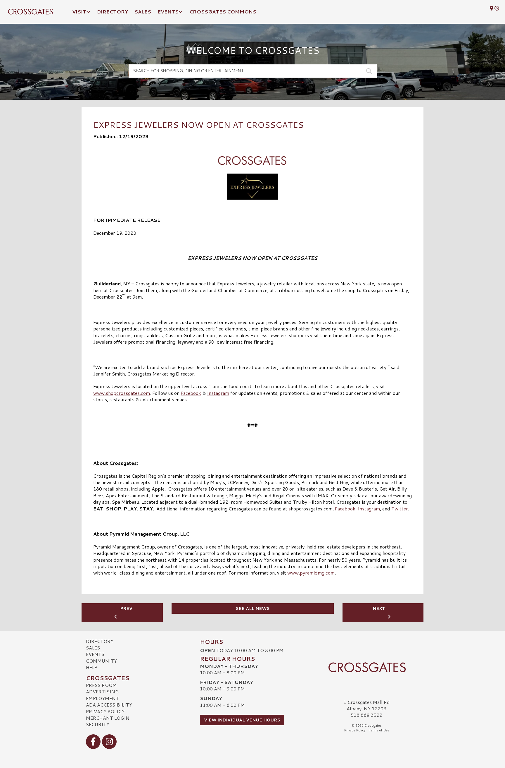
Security (97, 724)
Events (95, 654)
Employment (102, 698)
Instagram (218, 393)
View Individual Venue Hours (242, 720)
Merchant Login (107, 717)
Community (101, 660)
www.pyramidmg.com (311, 572)
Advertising (102, 691)
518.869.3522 (366, 715)
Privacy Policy (105, 711)
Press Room (101, 685)
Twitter (399, 508)
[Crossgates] (366, 667)
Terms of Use (379, 730)
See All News (253, 608)
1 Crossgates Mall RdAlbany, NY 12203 (366, 705)
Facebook (191, 393)
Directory (99, 641)
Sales (93, 647)
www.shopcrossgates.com (121, 393)
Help (91, 667)
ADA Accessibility (109, 704)
